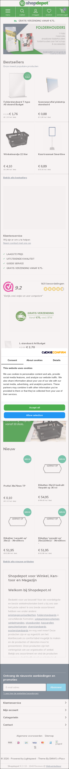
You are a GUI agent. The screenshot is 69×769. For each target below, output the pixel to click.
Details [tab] (56, 360)
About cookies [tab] (34, 360)
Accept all (34, 407)
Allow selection (34, 415)
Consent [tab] (12, 360)
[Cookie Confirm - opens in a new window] (54, 352)
